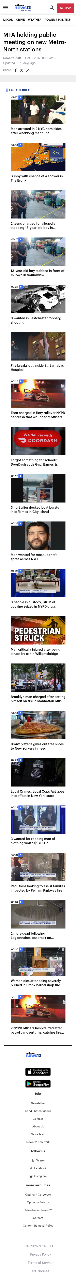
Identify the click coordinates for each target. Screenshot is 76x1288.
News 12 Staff (12, 58)
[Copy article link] (27, 70)
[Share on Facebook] (15, 70)
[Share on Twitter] (21, 70)
